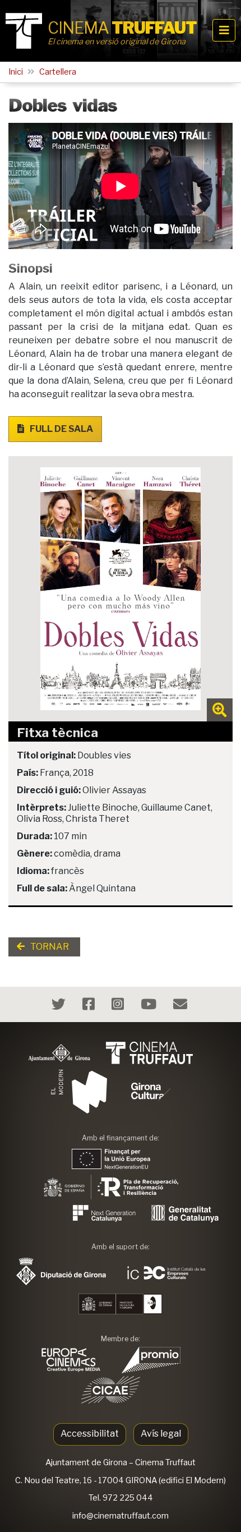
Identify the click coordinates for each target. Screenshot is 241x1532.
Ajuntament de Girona (86, 1462)
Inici (15, 72)
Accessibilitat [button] (90, 1433)
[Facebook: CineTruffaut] (90, 1006)
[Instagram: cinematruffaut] (119, 1006)
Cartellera (57, 72)
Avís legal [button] (161, 1433)
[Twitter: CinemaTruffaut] (60, 1006)
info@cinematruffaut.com (120, 1516)
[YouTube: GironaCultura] (150, 1006)
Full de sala (60, 429)
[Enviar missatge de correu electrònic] (181, 1006)
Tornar (49, 946)
